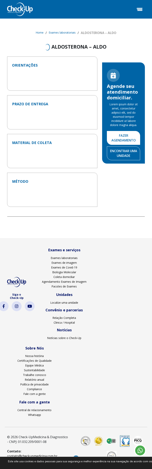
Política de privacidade (34, 384)
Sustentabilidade (34, 370)
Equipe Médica (34, 365)
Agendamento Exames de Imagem (64, 281)
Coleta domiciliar (64, 277)
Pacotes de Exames (64, 286)
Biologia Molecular (64, 272)
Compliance (34, 389)
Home (40, 32)
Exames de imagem (64, 263)
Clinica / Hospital (64, 322)
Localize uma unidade (64, 302)
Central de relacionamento (34, 410)
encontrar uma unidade (123, 153)
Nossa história (34, 356)
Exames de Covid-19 (64, 267)
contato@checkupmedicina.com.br (32, 456)
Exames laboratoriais (62, 32)
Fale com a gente (34, 394)
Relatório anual (34, 379)
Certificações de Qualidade (34, 361)
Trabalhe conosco (34, 375)
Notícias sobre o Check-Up (64, 338)
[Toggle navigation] (139, 9)
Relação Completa (64, 318)
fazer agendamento (123, 137)
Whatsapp (34, 415)
